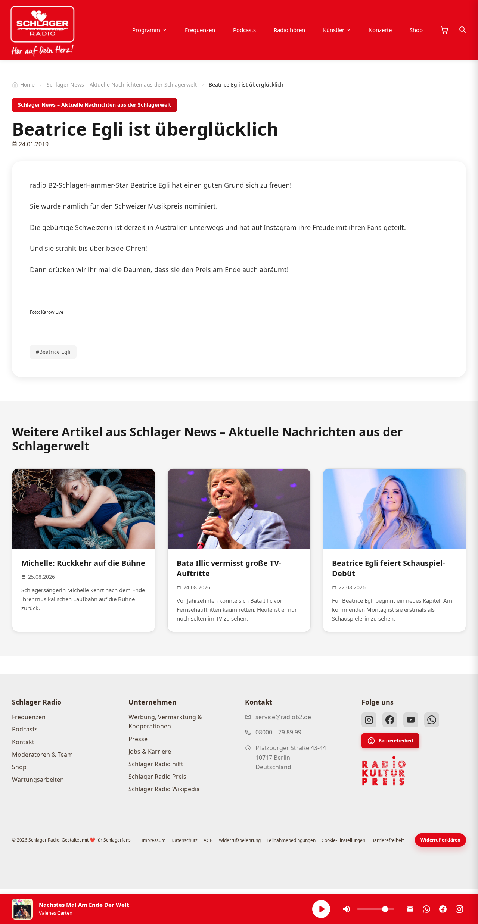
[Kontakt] (410, 909)
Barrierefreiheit (396, 740)
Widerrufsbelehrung (240, 840)
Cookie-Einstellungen (343, 840)
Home (27, 84)
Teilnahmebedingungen (291, 840)
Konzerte (380, 30)
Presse (138, 739)
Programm (146, 30)
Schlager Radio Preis (157, 776)
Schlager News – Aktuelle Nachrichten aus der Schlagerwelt (122, 84)
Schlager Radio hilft (155, 764)
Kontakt (23, 742)
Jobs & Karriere (149, 751)
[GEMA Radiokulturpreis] (383, 771)
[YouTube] (410, 719)
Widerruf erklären (440, 840)
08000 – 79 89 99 (278, 732)
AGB (208, 840)
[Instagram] (368, 719)
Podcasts (244, 30)
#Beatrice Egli (53, 351)
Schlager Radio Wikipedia (164, 789)
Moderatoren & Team (42, 754)
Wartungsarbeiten (38, 779)
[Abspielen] (321, 909)
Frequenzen (200, 30)
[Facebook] (389, 719)
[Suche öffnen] (462, 30)
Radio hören (289, 30)
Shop (416, 30)
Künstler (333, 30)
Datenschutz (184, 840)
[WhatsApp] (431, 719)
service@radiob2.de (283, 717)
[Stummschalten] (346, 909)
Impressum (153, 840)
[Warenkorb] (444, 30)
